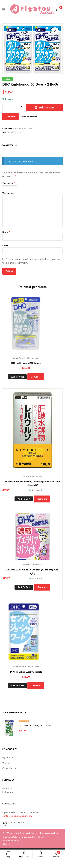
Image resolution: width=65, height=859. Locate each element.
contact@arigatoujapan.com (17, 815)
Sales (15, 358)
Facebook (7, 788)
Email (5, 245)
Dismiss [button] (6, 844)
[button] (55, 30)
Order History (9, 768)
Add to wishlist (29, 116)
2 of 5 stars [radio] (6, 186)
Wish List (6, 762)
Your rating (8, 183)
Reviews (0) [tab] (9, 145)
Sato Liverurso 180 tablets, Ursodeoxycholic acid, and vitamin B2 (32, 483)
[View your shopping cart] (58, 9)
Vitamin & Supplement (23, 128)
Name (6, 232)
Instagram (7, 792)
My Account (8, 757)
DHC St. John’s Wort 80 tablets (26, 671)
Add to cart (46, 107)
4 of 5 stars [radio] (12, 186)
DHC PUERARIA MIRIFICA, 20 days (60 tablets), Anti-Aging (32, 571)
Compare (10, 116)
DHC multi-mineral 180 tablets (26, 363)
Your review (9, 193)
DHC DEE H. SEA (14, 132)
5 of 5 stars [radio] (15, 186)
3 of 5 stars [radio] (9, 186)
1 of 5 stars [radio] (3, 186)
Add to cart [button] (17, 376)
